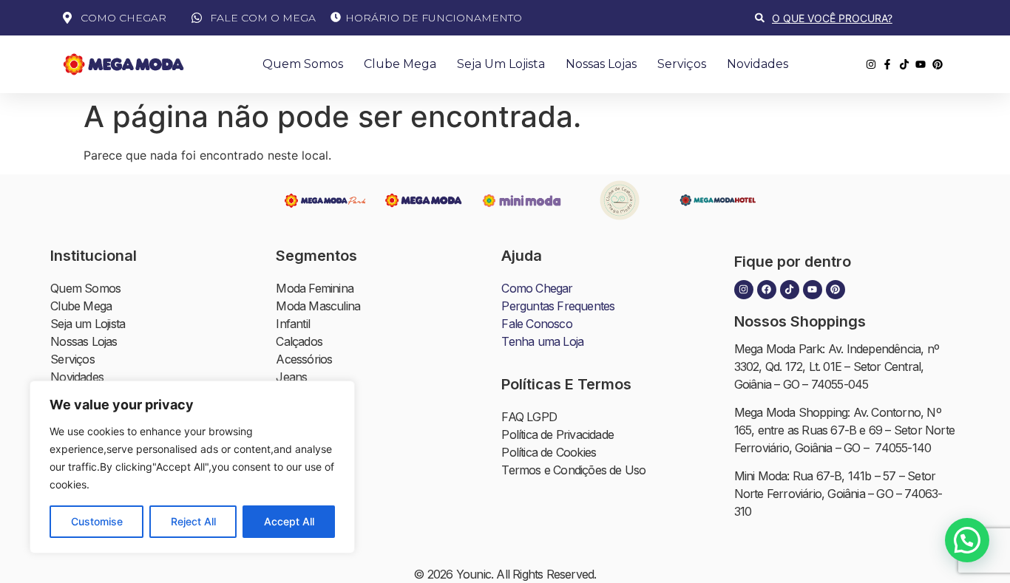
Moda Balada (309, 483)
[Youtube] (812, 289)
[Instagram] (743, 289)
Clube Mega (400, 64)
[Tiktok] (789, 289)
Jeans (291, 376)
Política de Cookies (548, 452)
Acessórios (304, 359)
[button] (967, 540)
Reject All (193, 521)
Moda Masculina (318, 306)
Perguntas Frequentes (557, 306)
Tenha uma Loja (542, 341)
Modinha (298, 394)
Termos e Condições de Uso (573, 470)
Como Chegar (536, 288)
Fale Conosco (536, 323)
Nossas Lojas (601, 64)
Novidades (757, 64)
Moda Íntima (307, 412)
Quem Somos (302, 64)
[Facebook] (766, 289)
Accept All (289, 521)
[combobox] (852, 18)
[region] (192, 467)
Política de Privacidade (557, 434)
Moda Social (307, 465)
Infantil (293, 323)
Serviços (681, 64)
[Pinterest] (835, 289)
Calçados (299, 341)
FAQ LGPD (529, 416)
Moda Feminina (314, 288)
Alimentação (307, 536)
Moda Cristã (306, 501)
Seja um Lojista (501, 64)
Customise (97, 521)
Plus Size (299, 447)
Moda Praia (305, 430)
